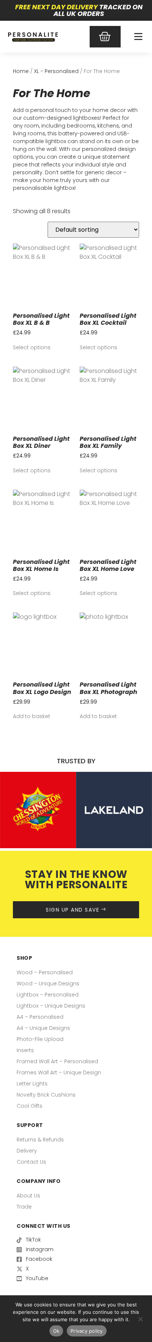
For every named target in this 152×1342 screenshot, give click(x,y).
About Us (28, 1195)
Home (21, 71)
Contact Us (31, 1162)
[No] (140, 1318)
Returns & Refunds (40, 1139)
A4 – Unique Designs (43, 1028)
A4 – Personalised (40, 1017)
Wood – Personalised (45, 972)
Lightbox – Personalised (48, 994)
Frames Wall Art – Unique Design (59, 1072)
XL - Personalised (56, 71)
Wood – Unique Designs (48, 983)
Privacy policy (86, 1331)
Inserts (25, 1050)
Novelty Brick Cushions (46, 1094)
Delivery (27, 1150)
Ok (56, 1331)
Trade (24, 1206)
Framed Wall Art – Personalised (57, 1061)
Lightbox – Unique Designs (51, 1005)
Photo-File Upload (40, 1039)
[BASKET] (105, 36)
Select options (32, 347)
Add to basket (31, 716)
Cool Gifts (29, 1106)
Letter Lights (32, 1083)
